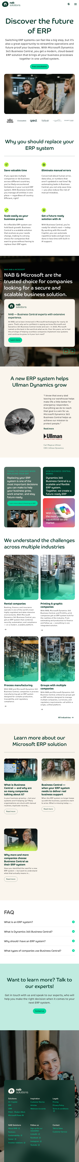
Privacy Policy (58, 1105)
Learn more (15, 339)
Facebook (34, 1138)
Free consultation (39, 66)
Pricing (55, 1102)
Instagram (34, 1141)
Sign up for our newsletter (36, 1129)
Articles (33, 1105)
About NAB (13, 1128)
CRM (10, 1109)
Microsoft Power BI (16, 1115)
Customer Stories (37, 1102)
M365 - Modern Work (16, 1112)
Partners (11, 1132)
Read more (49, 428)
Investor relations (15, 1142)
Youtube (34, 1145)
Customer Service (60, 1132)
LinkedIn (34, 1134)
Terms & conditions (60, 1109)
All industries (66, 717)
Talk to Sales (58, 1128)
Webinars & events (38, 1109)
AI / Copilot (12, 1102)
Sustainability (14, 1135)
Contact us (39, 1010)
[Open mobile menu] (75, 4)
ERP (9, 1105)
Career (11, 1139)
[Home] (12, 4)
